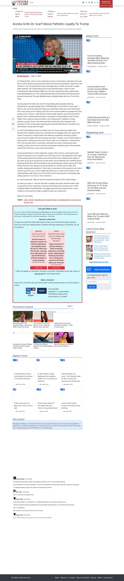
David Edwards (91, 66)
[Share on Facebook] (13, 119)
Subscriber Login (106, 5)
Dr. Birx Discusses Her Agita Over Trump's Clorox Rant (23, 405)
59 (13, 128)
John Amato (90, 97)
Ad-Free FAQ (39, 273)
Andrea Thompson (92, 126)
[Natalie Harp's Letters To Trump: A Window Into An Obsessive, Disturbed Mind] (98, 142)
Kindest (30, 295)
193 (38, 389)
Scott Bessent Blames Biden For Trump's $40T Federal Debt (98, 216)
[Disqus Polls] (47, 452)
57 (87, 71)
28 (87, 137)
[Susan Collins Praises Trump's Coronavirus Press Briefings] (71, 394)
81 (87, 40)
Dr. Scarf (74, 200)
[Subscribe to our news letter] (95, 2)
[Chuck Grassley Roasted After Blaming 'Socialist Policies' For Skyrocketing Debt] (98, 46)
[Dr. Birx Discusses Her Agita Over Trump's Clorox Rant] (24, 394)
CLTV (31, 3)
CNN (25, 200)
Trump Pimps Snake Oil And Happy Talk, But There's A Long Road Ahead (47, 405)
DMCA (99, 577)
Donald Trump (50, 200)
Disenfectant (39, 200)
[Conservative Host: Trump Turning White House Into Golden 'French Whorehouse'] (98, 77)
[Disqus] (47, 497)
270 (62, 360)
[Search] (98, 2)
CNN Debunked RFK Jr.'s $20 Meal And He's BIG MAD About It (98, 120)
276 (62, 389)
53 (87, 198)
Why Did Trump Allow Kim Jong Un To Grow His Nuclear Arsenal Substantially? (97, 187)
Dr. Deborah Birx (63, 200)
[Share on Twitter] (13, 124)
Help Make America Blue (98, 262)
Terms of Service (22, 428)
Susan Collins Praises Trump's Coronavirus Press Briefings (70, 405)
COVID (31, 200)
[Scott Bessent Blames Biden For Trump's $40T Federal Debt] (98, 204)
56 (87, 102)
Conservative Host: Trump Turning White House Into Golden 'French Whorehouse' (97, 90)
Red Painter (24, 76)
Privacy (93, 577)
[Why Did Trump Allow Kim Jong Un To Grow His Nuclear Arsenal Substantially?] (98, 173)
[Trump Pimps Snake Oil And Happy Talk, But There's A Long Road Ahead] (47, 394)
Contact (72, 577)
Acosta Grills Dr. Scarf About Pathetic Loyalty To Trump (51, 24)
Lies (31, 202)
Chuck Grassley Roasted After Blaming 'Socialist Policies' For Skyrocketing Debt (98, 59)
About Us (64, 577)
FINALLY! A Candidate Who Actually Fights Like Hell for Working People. (102, 256)
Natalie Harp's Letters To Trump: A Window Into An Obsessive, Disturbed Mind (97, 156)
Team (57, 577)
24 (87, 168)
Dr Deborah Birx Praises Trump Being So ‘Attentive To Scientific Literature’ (23, 376)
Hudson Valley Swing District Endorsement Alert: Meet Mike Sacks (101, 248)
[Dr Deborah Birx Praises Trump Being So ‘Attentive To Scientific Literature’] (24, 365)
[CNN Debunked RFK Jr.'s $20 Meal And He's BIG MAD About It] (98, 108)
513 (14, 360)
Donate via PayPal (42, 291)
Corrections (108, 577)
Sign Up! (92, 287)
